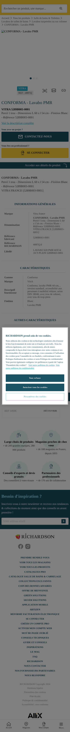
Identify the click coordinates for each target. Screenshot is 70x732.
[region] (35, 366)
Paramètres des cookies (35, 396)
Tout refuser (35, 378)
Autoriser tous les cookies (35, 387)
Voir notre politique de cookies (41, 365)
